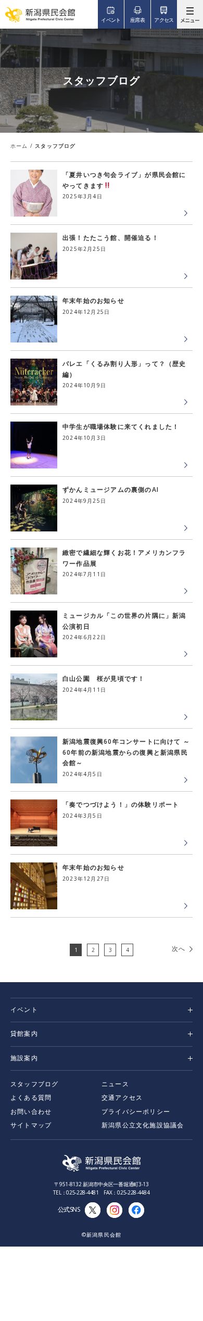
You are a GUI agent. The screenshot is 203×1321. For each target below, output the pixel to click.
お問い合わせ (31, 1111)
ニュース (115, 1083)
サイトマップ (31, 1125)
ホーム (19, 145)
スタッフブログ (34, 1083)
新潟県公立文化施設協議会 (143, 1125)
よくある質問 (31, 1097)
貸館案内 (24, 1033)
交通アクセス (122, 1097)
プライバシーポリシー (136, 1111)
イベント (24, 1009)
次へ (178, 948)
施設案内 (24, 1057)
